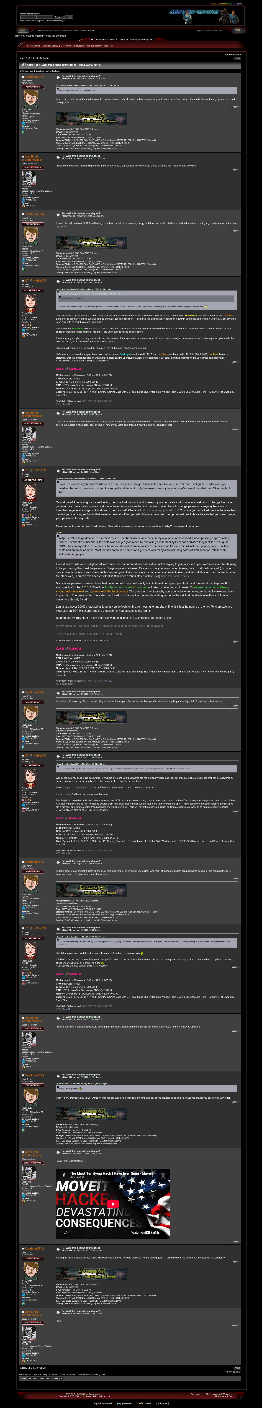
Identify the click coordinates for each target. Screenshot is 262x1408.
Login (133, 39)
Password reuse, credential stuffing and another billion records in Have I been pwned (109, 625)
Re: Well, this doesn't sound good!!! (81, 76)
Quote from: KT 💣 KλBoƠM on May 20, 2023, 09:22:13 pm (81, 1084)
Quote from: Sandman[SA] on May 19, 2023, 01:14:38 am (81, 764)
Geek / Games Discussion (72, 46)
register (37, 14)
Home (99, 39)
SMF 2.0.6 (70, 1394)
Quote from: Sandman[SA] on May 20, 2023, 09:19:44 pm (81, 937)
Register (142, 39)
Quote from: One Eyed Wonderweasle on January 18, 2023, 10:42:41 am (87, 85)
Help (105, 39)
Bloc (231, 1396)
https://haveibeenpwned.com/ (160, 510)
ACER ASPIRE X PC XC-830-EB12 (97, 401)
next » (238, 54)
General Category (50, 46)
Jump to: (23, 1379)
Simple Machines (96, 1394)
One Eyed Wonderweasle (32, 158)
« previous (230, 54)
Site (150, 39)
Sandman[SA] (34, 76)
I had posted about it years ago (77, 787)
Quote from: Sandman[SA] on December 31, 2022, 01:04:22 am (83, 289)
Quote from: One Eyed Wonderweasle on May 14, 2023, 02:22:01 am (86, 479)
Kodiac (91, 30)
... (35, 58)
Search (113, 39)
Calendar (124, 39)
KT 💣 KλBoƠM (35, 280)
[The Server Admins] (23, 133)
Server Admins (33, 46)
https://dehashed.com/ (175, 576)
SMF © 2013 (82, 1394)
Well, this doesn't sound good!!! (99, 46)
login (29, 14)
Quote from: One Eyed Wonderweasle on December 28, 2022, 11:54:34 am (91, 294)
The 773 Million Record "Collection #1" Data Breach (89, 633)
